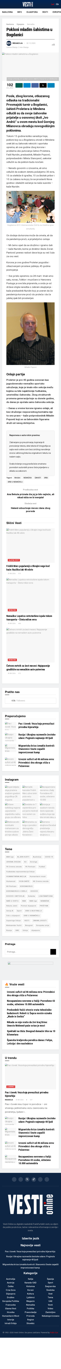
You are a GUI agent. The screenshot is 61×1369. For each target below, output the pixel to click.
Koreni (30, 1290)
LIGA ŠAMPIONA (46, 896)
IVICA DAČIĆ (24, 881)
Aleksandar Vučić (14, 925)
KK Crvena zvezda (41, 881)
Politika (30, 1308)
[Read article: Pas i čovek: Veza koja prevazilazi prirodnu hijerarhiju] (10, 726)
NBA (24, 901)
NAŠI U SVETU (12, 901)
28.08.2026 (11, 623)
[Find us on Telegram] (47, 1179)
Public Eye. (54, 1333)
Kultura (30, 1294)
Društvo (10, 1297)
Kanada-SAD (30, 1283)
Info (19, 12)
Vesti (45, 12)
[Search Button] (53, 952)
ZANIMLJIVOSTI (40, 921)
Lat (52, 4)
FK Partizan (30, 867)
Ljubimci (10, 1087)
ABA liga (10, 857)
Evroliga (33, 862)
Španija (50, 1279)
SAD (17, 930)
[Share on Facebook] (35, 85)
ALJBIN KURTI (23, 857)
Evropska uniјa (42, 925)
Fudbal (42, 867)
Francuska (11, 1305)
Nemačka (30, 24)
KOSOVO (34, 891)
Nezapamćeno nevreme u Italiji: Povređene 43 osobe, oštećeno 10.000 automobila (34, 1160)
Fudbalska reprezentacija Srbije (20, 872)
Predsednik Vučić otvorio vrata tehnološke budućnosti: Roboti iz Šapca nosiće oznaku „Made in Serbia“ (29, 1013)
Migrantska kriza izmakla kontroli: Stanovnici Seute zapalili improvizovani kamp (36, 749)
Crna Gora (10, 1290)
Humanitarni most (38, 876)
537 (31, 1100)
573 (19, 573)
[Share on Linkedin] (51, 85)
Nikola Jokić (11, 906)
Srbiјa (25, 930)
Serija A (9, 911)
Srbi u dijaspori (13, 916)
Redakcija (17, 43)
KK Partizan (11, 886)
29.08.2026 (11, 573)
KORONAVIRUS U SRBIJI (16, 891)
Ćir (57, 4)
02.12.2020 (31, 43)
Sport (19, 911)
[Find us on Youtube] (40, 1179)
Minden (17, 478)
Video (50, 1308)
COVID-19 (49, 857)
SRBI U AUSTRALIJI (33, 911)
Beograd (29, 925)
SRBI (46, 478)
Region (30, 1320)
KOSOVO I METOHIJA (15, 896)
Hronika (10, 1312)
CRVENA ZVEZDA (13, 862)
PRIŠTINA (44, 906)
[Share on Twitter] (43, 85)
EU (25, 862)
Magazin (30, 1301)
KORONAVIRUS (26, 886)
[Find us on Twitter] (27, 1179)
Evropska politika (10, 1301)
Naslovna (7, 12)
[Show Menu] (3, 4)
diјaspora (35, 930)
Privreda (30, 1316)
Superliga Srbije (13, 921)
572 (19, 673)
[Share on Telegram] (27, 85)
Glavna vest (14, 560)
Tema (50, 1297)
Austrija (10, 1283)
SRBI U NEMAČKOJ (15, 482)
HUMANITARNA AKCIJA (16, 876)
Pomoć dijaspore (28, 906)
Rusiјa (9, 930)
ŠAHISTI (38, 478)
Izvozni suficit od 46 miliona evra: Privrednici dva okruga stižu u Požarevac (36, 762)
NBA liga (33, 901)
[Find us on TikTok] (33, 1179)
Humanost (10, 881)
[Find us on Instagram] (20, 1179)
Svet (50, 1294)
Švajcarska (50, 1286)
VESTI (26, 921)
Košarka (31, 896)
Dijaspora (32, 12)
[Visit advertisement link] (30, 969)
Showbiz (30, 1323)
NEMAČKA (27, 478)
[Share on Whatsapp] (19, 85)
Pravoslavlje (30, 1312)
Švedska (50, 1290)
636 (19, 623)
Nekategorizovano (50, 1316)
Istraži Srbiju (11, 1323)
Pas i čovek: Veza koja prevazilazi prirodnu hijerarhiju (30, 1251)
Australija (37, 857)
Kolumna (30, 1286)
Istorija (10, 1320)
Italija (30, 1279)
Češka (10, 1286)
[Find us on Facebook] (14, 1179)
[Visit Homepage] (27, 4)
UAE (50, 1301)
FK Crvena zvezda (14, 867)
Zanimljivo (50, 1312)
